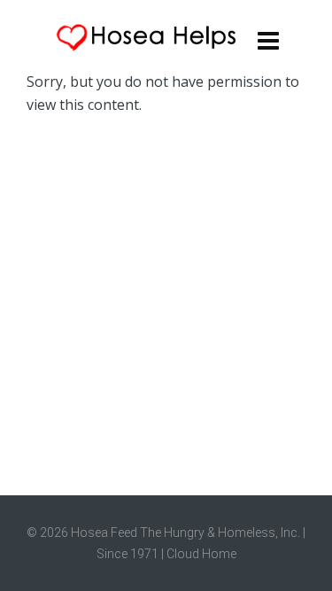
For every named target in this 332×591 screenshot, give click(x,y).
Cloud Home (201, 554)
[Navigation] (268, 39)
